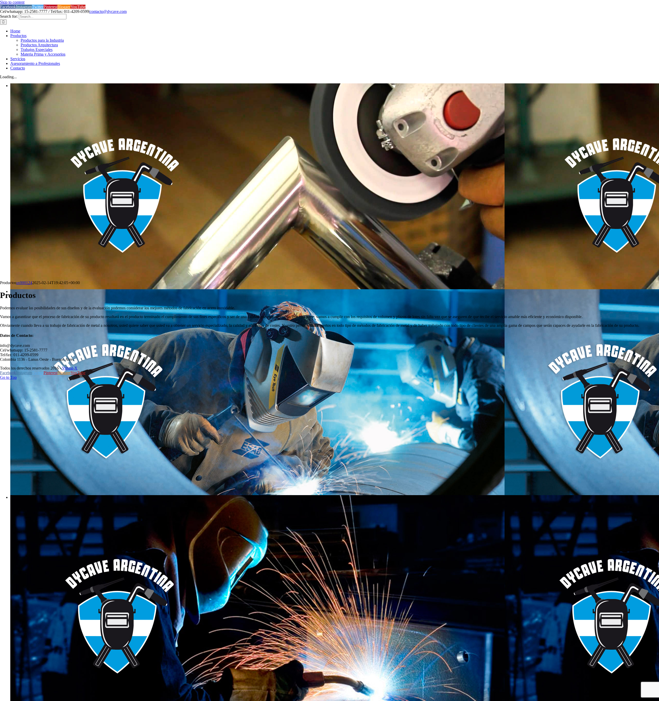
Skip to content (12, 2)
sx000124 (24, 283)
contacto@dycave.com (108, 11)
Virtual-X (69, 368)
